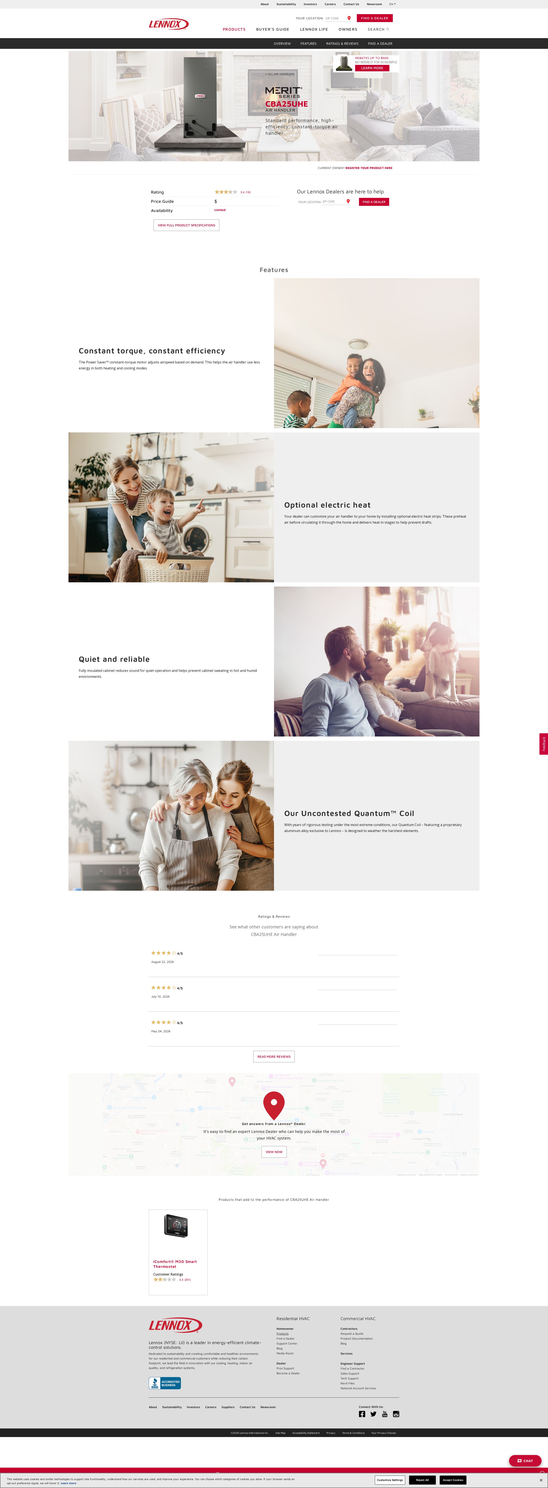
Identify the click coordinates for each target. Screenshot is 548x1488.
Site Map (280, 1432)
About (265, 4)
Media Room (285, 1353)
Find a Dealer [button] (374, 202)
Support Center (287, 1343)
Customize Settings (390, 1480)
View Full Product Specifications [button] (186, 225)
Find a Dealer (375, 18)
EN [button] (391, 4)
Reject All (422, 1480)
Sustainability (286, 4)
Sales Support (350, 1373)
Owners (348, 29)
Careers (330, 4)
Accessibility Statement (306, 1432)
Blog (280, 1348)
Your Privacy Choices (383, 1432)
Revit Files (347, 1383)
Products (234, 29)
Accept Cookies (453, 1480)
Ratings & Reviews (342, 43)
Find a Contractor (352, 1368)
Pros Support (285, 1368)
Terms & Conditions (353, 1432)
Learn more (68, 1483)
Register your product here (368, 168)
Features (309, 43)
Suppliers (228, 1407)
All (280, 74)
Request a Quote (352, 1333)
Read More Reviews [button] (274, 1056)
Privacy (330, 1432)
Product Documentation (357, 1338)
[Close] (541, 1480)
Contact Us (351, 4)
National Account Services (358, 1388)
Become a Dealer (288, 1373)
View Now (274, 1152)
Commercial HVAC (358, 1318)
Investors (310, 4)
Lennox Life (314, 29)
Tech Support (350, 1378)
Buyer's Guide (273, 29)
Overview (282, 43)
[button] (543, 744)
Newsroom (374, 4)
